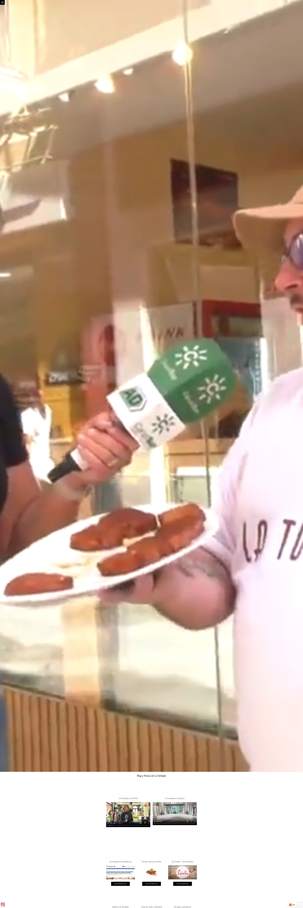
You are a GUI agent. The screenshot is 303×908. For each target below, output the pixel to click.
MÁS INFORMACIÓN (120, 884)
